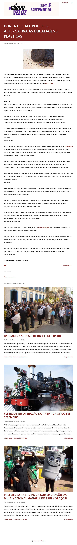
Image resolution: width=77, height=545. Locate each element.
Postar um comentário (10, 277)
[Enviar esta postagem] (5, 265)
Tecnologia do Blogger (39, 540)
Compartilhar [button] (67, 265)
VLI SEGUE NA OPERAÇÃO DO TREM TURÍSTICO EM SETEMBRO (37, 415)
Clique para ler (68, 357)
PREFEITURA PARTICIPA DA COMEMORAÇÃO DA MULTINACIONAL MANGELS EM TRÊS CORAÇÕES (35, 496)
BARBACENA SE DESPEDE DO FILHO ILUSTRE (32, 336)
